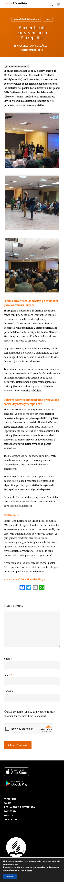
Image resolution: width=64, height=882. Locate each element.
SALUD (7, 803)
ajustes (28, 870)
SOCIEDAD (10, 811)
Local (48, 19)
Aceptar (9, 876)
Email (8, 675)
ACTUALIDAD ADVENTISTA (19, 807)
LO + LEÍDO (10, 819)
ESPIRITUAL (11, 799)
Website (8, 691)
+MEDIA (8, 815)
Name (8, 658)
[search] (51, 4)
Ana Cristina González (32, 45)
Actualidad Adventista (26, 19)
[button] (58, 4)
